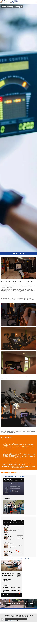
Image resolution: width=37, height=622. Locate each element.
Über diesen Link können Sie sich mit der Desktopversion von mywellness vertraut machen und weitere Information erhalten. (18, 467)
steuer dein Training (18, 253)
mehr (31, 618)
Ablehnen (10, 618)
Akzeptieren (20, 618)
